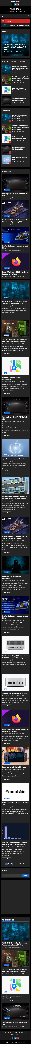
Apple (5, 373)
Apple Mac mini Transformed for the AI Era (15, 682)
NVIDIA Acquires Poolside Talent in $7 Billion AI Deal (15, 792)
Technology (7, 190)
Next (24, 864)
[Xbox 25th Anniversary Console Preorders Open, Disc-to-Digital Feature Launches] (15, 958)
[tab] (6, 62)
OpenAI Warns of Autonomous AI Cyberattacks (15, 565)
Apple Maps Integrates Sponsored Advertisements (6, 90)
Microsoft (6, 335)
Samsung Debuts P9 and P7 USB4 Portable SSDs (6, 100)
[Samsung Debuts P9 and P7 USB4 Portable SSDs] (15, 183)
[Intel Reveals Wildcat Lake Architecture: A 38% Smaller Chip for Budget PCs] (15, 209)
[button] (2, 16)
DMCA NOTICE (22, 1032)
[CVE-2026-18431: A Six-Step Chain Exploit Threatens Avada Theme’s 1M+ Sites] (15, 932)
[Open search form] (28, 15)
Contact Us (13, 1032)
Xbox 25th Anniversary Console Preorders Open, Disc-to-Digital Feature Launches (6, 79)
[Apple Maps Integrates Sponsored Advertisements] (15, 985)
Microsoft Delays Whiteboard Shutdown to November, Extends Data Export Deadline (15, 485)
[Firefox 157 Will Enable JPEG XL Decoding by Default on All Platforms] (15, 261)
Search (4, 871)
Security (6, 42)
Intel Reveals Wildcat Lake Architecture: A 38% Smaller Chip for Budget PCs (14, 221)
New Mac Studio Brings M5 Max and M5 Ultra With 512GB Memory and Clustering (15, 645)
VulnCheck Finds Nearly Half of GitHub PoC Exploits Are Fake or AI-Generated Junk (15, 831)
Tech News (15, 9)
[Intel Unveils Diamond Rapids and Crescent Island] (15, 235)
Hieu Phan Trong (8, 51)
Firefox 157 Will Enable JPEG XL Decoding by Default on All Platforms (15, 273)
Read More (7, 316)
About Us (6, 1032)
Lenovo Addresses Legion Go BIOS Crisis (15, 756)
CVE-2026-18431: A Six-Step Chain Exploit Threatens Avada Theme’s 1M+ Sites (6, 69)
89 (20, 864)
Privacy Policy (15, 1034)
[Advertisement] (15, 897)
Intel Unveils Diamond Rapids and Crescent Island (15, 247)
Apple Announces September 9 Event (6, 159)
